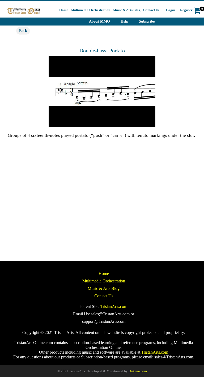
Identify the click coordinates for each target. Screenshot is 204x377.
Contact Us (103, 296)
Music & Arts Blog (104, 288)
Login (170, 10)
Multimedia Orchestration (103, 281)
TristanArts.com (113, 306)
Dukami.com (138, 371)
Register (186, 10)
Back (23, 31)
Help (124, 21)
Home (104, 273)
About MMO (99, 21)
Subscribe (147, 21)
